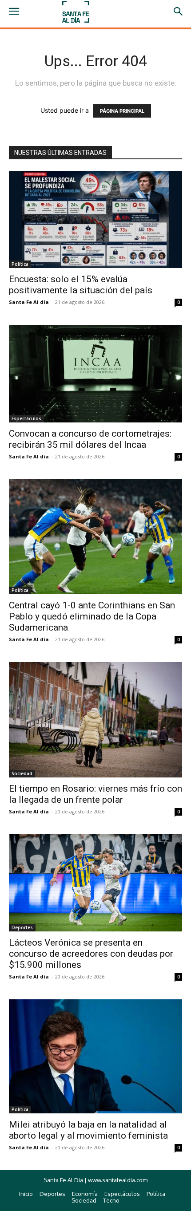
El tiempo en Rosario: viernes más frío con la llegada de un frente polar (95, 794)
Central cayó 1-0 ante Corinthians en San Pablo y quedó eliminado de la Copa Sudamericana (92, 616)
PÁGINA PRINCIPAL (122, 111)
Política (20, 264)
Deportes (22, 927)
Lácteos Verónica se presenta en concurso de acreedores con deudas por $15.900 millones (91, 953)
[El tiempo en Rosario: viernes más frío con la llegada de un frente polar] (95, 719)
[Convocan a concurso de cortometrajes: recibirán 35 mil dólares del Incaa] (95, 373)
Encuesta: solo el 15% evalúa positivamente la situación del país (80, 285)
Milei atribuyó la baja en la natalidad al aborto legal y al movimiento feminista (88, 1130)
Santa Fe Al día (29, 302)
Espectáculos (26, 418)
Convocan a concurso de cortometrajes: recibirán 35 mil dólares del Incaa (90, 439)
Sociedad (22, 773)
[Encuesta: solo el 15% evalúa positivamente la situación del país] (95, 219)
